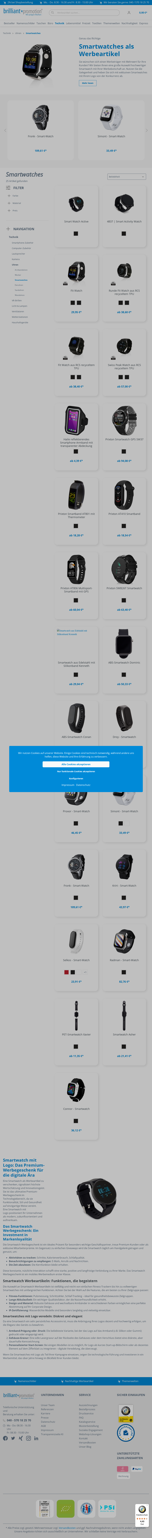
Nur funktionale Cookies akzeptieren (76, 771)
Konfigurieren (76, 778)
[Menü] (147, 1506)
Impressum (68, 785)
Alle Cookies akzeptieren (76, 764)
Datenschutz (83, 785)
